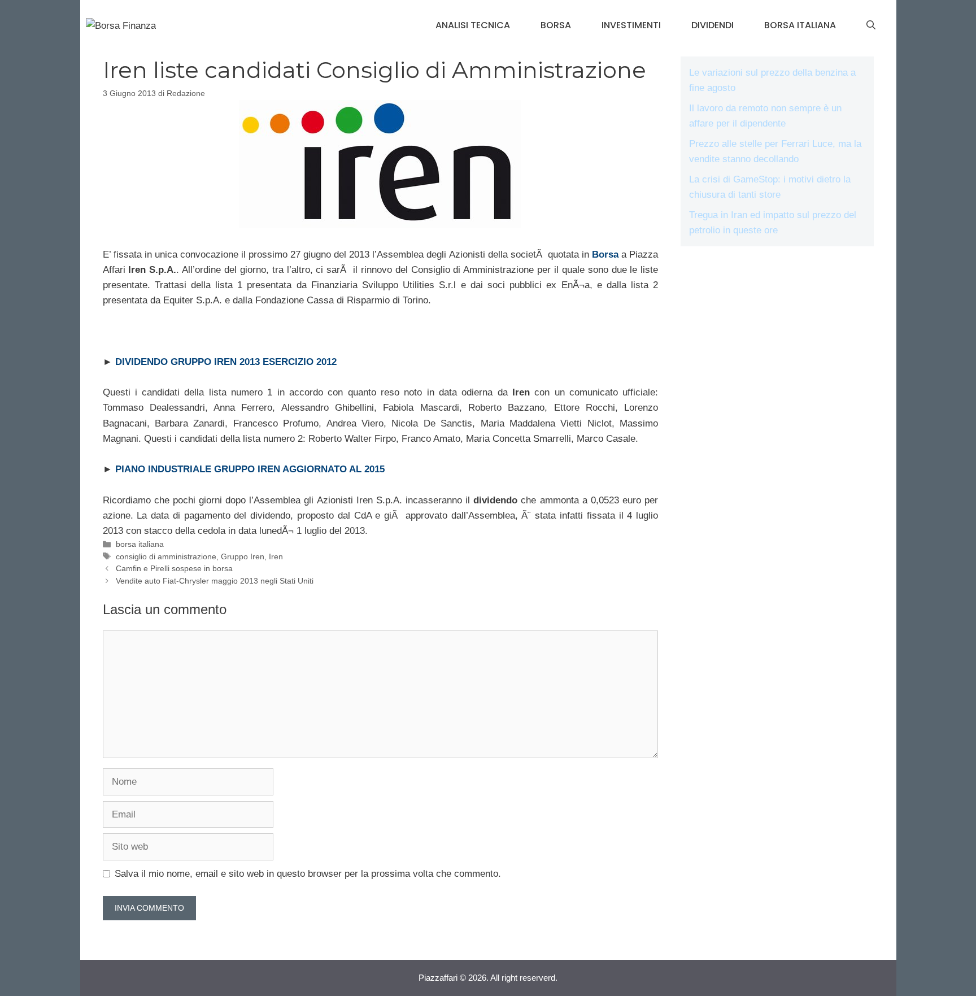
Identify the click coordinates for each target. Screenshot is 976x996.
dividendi (712, 25)
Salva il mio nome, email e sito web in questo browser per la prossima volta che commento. (308, 873)
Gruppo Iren (242, 556)
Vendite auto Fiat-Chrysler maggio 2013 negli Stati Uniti (214, 580)
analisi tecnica (472, 25)
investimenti (631, 25)
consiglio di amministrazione (166, 556)
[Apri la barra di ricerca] (871, 25)
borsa (556, 25)
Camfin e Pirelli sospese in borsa (174, 568)
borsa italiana (800, 25)
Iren (276, 556)
